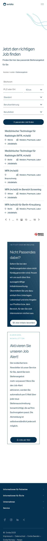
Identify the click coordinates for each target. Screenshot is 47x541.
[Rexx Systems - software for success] (39, 234)
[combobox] (34, 90)
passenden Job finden (24, 122)
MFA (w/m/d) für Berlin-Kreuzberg (23, 204)
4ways (19, 540)
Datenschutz (20, 536)
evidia (12, 72)
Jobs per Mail (24, 440)
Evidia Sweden (34, 536)
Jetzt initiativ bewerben (25, 322)
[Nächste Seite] (39, 219)
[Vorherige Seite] (6, 219)
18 (34, 219)
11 (17, 219)
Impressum (8, 536)
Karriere (6, 72)
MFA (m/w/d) (11, 170)
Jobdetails (12, 143)
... (13, 219)
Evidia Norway (9, 540)
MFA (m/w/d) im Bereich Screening (23, 189)
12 (21, 219)
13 (26, 219)
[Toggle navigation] (42, 4)
